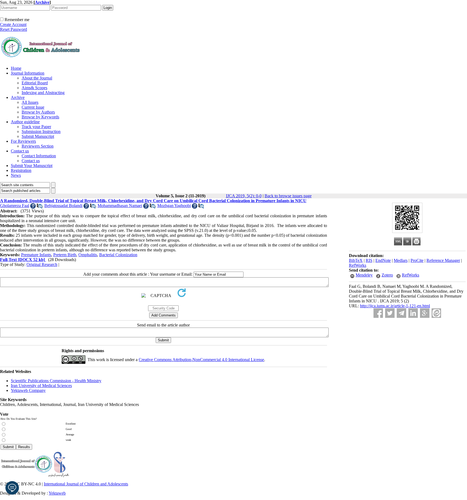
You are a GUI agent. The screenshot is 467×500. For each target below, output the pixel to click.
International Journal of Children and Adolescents (86, 484)
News (16, 175)
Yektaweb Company (28, 390)
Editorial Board (35, 83)
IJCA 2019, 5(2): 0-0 (244, 196)
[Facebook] (378, 313)
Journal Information (27, 73)
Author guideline (25, 121)
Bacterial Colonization (118, 254)
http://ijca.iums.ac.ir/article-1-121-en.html (395, 306)
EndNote (383, 260)
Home (16, 68)
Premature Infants (36, 254)
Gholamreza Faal (14, 205)
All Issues (30, 102)
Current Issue (33, 107)
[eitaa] (436, 313)
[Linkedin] (413, 313)
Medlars (401, 260)
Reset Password (13, 29)
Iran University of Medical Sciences (41, 385)
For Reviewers (23, 141)
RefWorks (357, 265)
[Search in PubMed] (39, 207)
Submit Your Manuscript (31, 165)
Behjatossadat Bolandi (63, 205)
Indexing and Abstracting (43, 92)
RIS (369, 260)
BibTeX (356, 260)
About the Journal (37, 78)
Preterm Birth (64, 254)
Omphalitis (87, 254)
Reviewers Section (38, 146)
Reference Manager (443, 260)
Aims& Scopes (34, 87)
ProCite (417, 260)
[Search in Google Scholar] (33, 207)
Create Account (13, 24)
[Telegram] (401, 313)
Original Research (41, 264)
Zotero (387, 275)
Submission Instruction (41, 131)
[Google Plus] (424, 313)
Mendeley (364, 275)
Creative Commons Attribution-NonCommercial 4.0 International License (201, 359)
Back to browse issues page (288, 196)
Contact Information (39, 156)
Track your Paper (36, 126)
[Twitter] (390, 313)
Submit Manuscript (38, 136)
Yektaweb (57, 493)
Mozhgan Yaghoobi (174, 205)
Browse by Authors (38, 112)
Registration (21, 170)
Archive (18, 97)
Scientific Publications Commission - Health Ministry (56, 380)
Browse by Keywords (40, 117)
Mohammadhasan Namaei (120, 205)
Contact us (20, 151)
